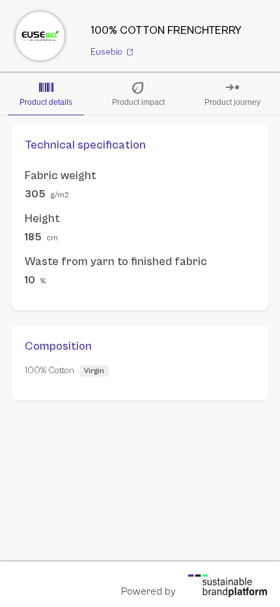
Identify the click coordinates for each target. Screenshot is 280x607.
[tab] (46, 93)
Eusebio (107, 52)
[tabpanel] (140, 262)
